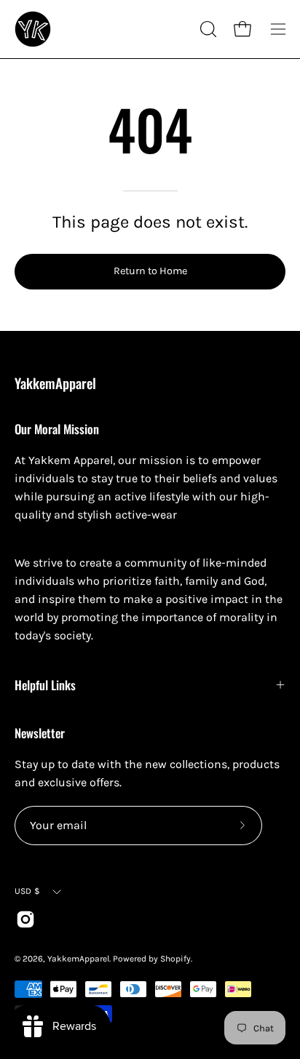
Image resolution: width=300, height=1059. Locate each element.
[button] (207, 29)
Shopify (175, 959)
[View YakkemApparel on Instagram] (25, 919)
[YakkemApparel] (33, 29)
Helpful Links (45, 685)
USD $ (27, 891)
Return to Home (150, 271)
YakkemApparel (55, 383)
